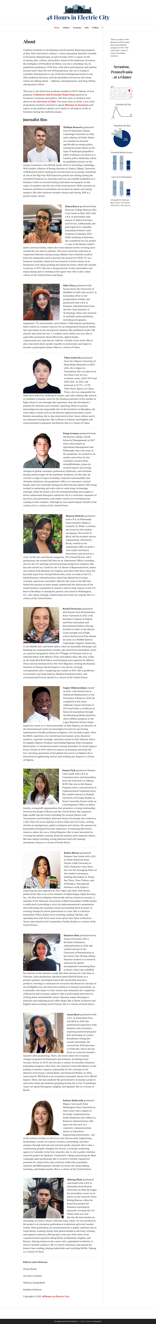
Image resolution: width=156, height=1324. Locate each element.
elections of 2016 (46, 101)
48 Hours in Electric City (78, 17)
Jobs (87, 27)
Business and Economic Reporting (54, 94)
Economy (77, 27)
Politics (95, 27)
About (56, 27)
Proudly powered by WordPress (66, 1321)
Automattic (97, 1321)
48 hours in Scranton (77, 104)
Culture (66, 27)
